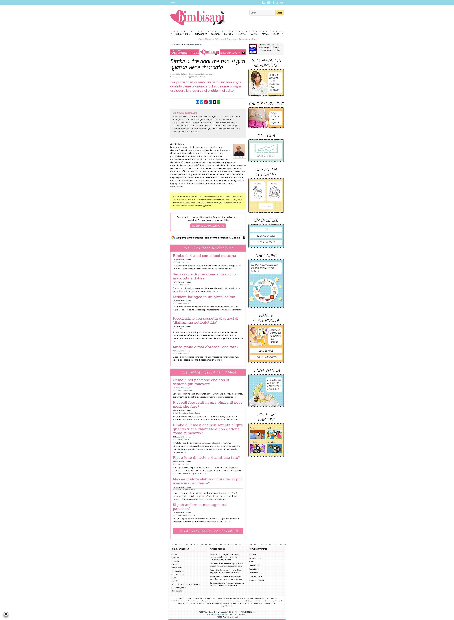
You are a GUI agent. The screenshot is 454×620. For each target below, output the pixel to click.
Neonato (215, 34)
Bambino (228, 34)
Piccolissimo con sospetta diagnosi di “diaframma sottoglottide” (205, 320)
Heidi (269, 428)
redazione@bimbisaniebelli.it (221, 614)
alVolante (252, 554)
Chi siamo (175, 557)
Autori (173, 577)
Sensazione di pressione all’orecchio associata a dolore (204, 276)
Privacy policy (176, 567)
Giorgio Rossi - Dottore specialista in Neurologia (195, 74)
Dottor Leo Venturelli (182, 262)
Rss (263, 2)
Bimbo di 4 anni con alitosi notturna (204, 255)
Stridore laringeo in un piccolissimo (204, 297)
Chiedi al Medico (205, 39)
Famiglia (265, 34)
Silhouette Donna (255, 572)
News (173, 2)
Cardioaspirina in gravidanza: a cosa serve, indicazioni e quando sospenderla (227, 584)
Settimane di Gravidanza (225, 39)
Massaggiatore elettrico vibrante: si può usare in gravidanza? (207, 481)
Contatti (174, 554)
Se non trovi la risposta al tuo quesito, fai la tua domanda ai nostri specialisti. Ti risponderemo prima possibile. (208, 221)
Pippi (252, 428)
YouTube (282, 2)
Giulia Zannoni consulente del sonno (188, 413)
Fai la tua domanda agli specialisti (208, 531)
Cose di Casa (254, 569)
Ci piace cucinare (255, 576)
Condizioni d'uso (177, 571)
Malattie (241, 34)
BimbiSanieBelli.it (197, 18)
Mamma (254, 34)
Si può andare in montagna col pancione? (200, 506)
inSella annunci (254, 565)
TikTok (277, 2)
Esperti (174, 581)
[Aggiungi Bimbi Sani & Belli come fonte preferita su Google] (208, 238)
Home (173, 44)
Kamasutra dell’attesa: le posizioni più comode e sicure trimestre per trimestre (226, 577)
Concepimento (183, 34)
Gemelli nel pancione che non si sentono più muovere (201, 382)
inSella (251, 561)
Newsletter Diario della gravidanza (185, 584)
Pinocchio (271, 442)
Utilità (276, 34)
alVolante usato (255, 558)
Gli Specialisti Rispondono (192, 44)
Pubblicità (175, 561)
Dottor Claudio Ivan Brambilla (185, 490)
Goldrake (254, 442)
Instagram (268, 2)
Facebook (273, 2)
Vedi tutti (266, 206)
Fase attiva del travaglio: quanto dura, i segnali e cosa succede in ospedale (226, 571)
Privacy (174, 564)
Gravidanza (201, 34)
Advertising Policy (178, 587)
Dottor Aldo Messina (182, 285)
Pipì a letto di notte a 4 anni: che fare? (206, 457)
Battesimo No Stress (248, 39)
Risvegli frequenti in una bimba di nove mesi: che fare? (207, 404)
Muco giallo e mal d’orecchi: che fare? (205, 347)
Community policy (178, 574)
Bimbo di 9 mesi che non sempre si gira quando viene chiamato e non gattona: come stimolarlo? (208, 429)
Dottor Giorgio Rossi (182, 439)
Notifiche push (177, 591)
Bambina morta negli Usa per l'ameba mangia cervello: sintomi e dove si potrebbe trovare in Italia (225, 556)
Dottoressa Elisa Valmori (183, 390)
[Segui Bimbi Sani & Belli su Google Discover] (208, 52)
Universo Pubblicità (256, 580)
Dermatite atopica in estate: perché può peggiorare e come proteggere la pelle (226, 564)
